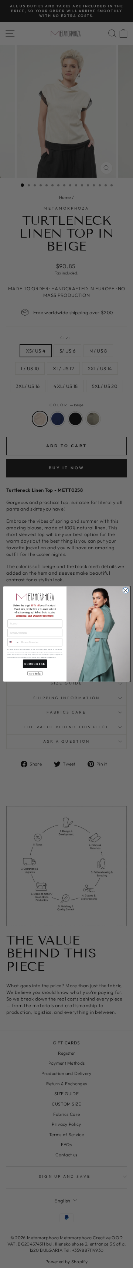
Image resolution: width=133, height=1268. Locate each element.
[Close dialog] (125, 590)
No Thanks (35, 673)
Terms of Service (51, 657)
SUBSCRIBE (34, 664)
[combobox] (14, 642)
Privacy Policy (44, 657)
